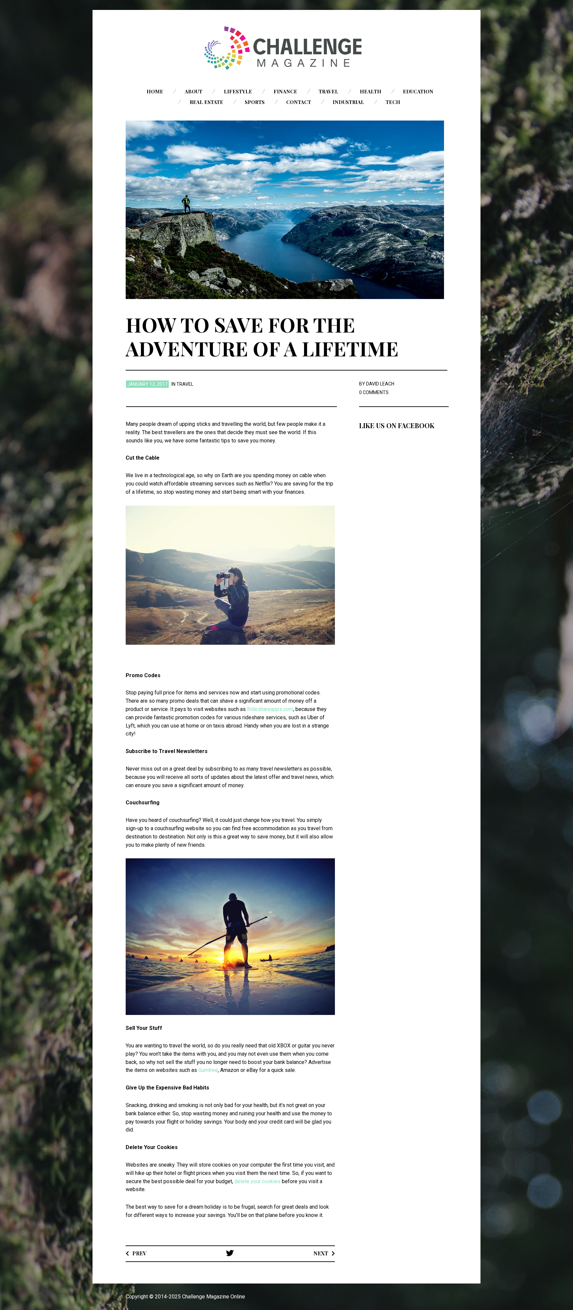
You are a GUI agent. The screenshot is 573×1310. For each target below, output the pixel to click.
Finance (285, 91)
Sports (255, 102)
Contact (298, 102)
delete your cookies (257, 1181)
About (193, 91)
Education (418, 91)
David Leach (380, 383)
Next (320, 1253)
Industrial (348, 102)
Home (155, 91)
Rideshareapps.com (270, 709)
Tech (393, 102)
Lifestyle (238, 91)
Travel (328, 91)
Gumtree (208, 1070)
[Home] (286, 48)
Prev (139, 1253)
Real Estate (206, 102)
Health (370, 91)
